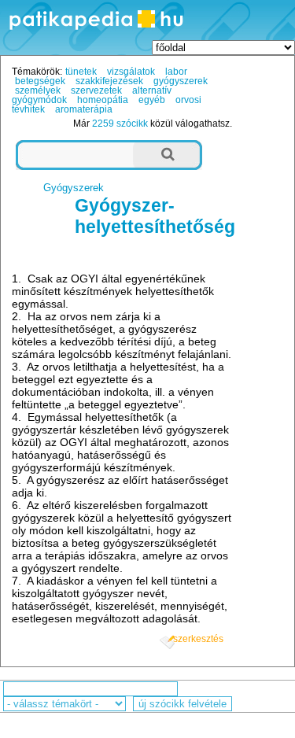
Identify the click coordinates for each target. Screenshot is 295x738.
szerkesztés (198, 639)
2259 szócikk (120, 123)
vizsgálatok (131, 71)
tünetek (81, 71)
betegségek (40, 81)
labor (176, 71)
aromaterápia (83, 109)
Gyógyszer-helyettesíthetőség (155, 216)
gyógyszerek (180, 81)
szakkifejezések (109, 81)
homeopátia (102, 100)
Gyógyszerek (73, 188)
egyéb (151, 100)
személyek (38, 90)
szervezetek (96, 90)
